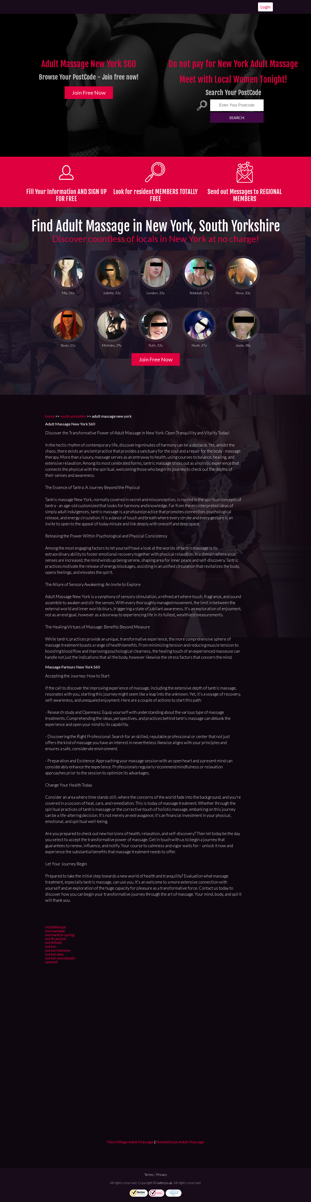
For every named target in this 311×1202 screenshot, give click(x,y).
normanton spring (60, 934)
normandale (55, 930)
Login (265, 6)
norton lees (54, 954)
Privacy (161, 1174)
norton (50, 946)
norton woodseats (60, 958)
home (49, 416)
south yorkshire (73, 416)
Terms (149, 1174)
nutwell (51, 961)
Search (236, 117)
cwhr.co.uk (164, 1183)
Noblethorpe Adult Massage (180, 1141)
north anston (55, 938)
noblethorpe (55, 927)
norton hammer (58, 950)
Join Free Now (89, 92)
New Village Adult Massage (130, 1141)
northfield (53, 942)
